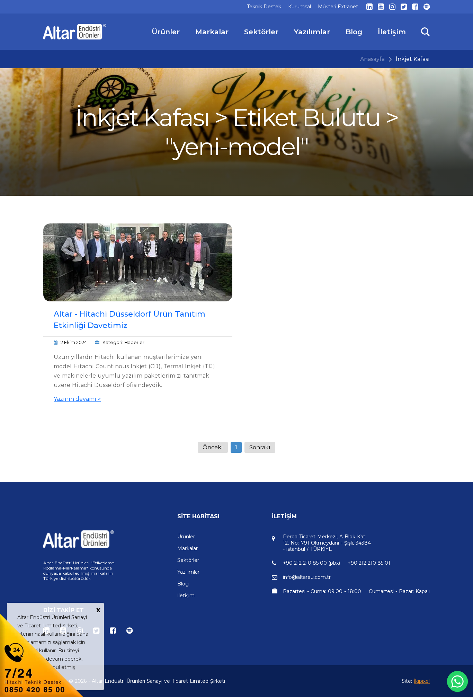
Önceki (213, 447)
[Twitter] (404, 6)
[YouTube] (381, 6)
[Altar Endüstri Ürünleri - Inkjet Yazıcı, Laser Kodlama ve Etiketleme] (75, 31)
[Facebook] (415, 6)
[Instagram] (392, 6)
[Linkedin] (369, 6)
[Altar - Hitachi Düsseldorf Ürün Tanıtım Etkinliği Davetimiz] (137, 262)
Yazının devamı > (77, 399)
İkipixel (422, 681)
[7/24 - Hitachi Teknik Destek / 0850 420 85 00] (41, 655)
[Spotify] (426, 6)
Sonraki (259, 447)
